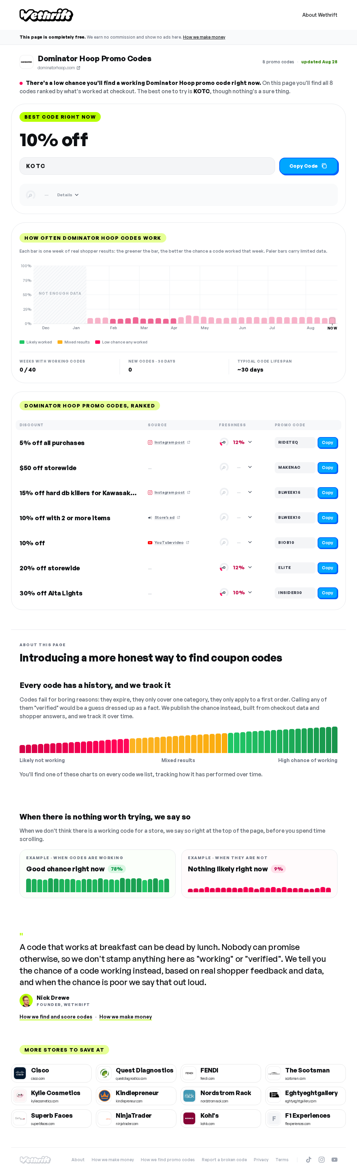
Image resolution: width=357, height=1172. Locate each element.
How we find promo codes (168, 1159)
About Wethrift (319, 15)
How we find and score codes (56, 1017)
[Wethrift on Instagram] (321, 1159)
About (78, 1159)
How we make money (204, 37)
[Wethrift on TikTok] (308, 1159)
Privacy (261, 1159)
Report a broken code (224, 1159)
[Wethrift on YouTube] (334, 1159)
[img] (178, 297)
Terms (282, 1159)
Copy (327, 442)
